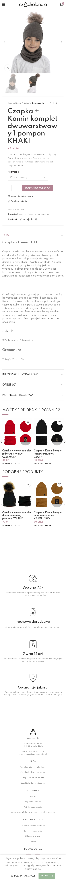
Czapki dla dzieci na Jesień (32, 772)
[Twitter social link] (24, 219)
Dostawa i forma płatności (33, 826)
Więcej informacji (23, 876)
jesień (30, 214)
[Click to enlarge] (8, 68)
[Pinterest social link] (28, 219)
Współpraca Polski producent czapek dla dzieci (33, 812)
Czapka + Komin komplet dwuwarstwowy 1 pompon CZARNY (16, 516)
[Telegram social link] (36, 219)
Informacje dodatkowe (20, 374)
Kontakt (32, 842)
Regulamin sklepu (33, 802)
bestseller (21, 214)
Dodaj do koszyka (37, 188)
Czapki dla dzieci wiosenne (32, 783)
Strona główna (14, 103)
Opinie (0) (9, 384)
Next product (56, 103)
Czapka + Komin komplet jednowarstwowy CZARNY (48, 454)
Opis (5, 235)
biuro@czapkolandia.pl (36, 754)
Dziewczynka (38, 103)
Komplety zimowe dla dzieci (33, 767)
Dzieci (26, 103)
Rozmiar (13, 172)
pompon (39, 214)
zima (47, 214)
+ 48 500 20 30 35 (35, 752)
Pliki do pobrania (33, 836)
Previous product (50, 103)
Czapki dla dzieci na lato (33, 778)
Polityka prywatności (33, 807)
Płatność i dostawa (17, 395)
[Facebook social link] (20, 219)
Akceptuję (47, 876)
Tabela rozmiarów (19, 201)
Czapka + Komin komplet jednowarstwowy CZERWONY (16, 454)
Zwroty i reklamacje (33, 831)
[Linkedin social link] (32, 219)
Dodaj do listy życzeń (22, 196)
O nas (33, 796)
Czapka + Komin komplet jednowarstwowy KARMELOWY (48, 516)
